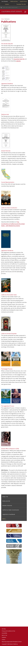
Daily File (5, 496)
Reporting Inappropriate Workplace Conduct (12, 641)
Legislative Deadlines (7, 83)
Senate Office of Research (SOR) (10, 448)
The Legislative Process (7, 406)
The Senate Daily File (7, 43)
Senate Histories (7, 505)
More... (4, 519)
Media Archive (14, 1)
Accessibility (4, 633)
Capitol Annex (23, 1)
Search (1, 7)
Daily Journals (5, 114)
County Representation (7, 182)
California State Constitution (10, 510)
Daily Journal (6, 501)
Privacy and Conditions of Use (8, 631)
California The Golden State (9, 295)
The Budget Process (6, 369)
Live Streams (4, 1)
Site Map (4, 628)
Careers (7, 4)
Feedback (4, 637)
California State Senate (11, 11)
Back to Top (4, 635)
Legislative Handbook (8, 514)
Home (2, 19)
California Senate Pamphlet (9, 333)
